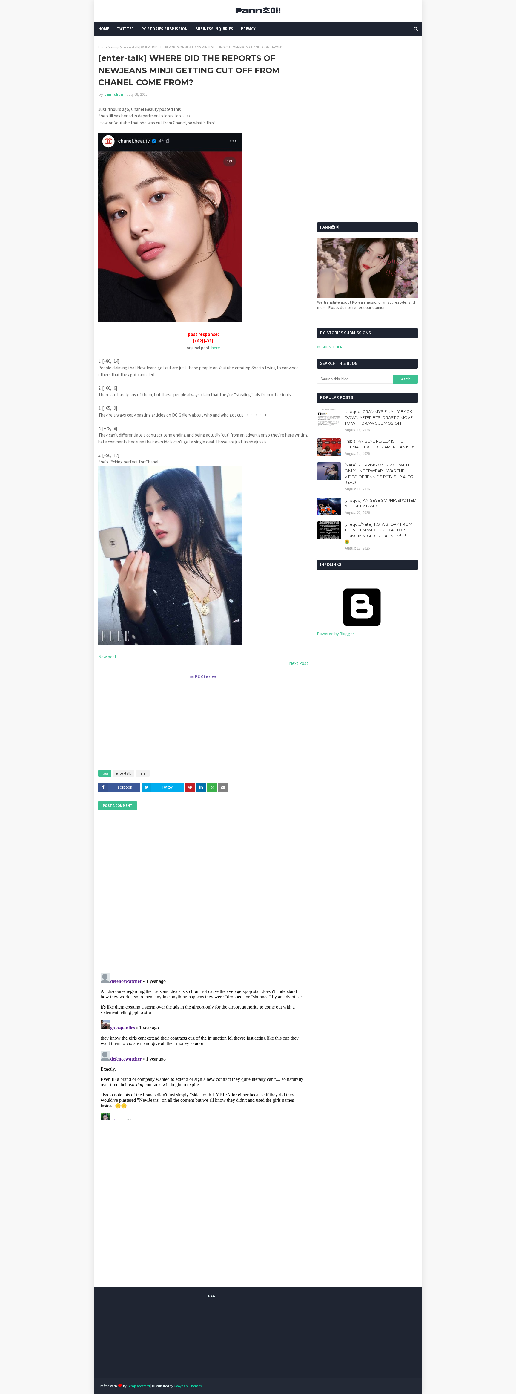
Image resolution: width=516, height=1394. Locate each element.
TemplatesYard (138, 1386)
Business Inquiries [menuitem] (214, 28)
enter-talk (123, 773)
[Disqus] (203, 1045)
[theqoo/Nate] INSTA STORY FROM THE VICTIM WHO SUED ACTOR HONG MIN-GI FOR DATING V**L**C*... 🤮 (380, 533)
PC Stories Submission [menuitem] (165, 28)
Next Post (298, 663)
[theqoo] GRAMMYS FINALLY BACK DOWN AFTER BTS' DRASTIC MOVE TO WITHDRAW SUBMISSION (379, 417)
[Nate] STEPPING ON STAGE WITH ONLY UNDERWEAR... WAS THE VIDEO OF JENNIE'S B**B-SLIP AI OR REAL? (379, 474)
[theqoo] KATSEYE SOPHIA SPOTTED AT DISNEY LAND (380, 503)
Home (103, 47)
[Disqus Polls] (203, 890)
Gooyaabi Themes (188, 1386)
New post (107, 656)
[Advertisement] (203, 722)
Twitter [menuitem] (125, 28)
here (215, 348)
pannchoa (113, 94)
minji (115, 47)
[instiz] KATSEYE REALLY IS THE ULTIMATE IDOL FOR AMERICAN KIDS (380, 444)
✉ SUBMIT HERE (331, 347)
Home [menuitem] (103, 28)
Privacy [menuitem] (248, 28)
